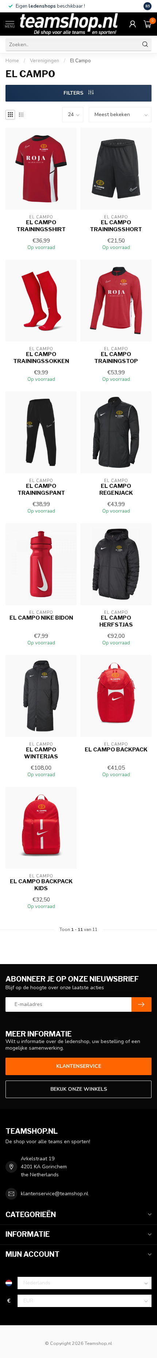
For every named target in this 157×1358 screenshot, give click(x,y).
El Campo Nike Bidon (41, 618)
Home (12, 61)
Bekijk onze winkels (78, 1089)
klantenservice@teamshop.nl (54, 1193)
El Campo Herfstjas (116, 621)
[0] (147, 24)
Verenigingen (44, 61)
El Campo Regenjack (116, 489)
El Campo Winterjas (41, 752)
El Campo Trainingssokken (41, 357)
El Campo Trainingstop (116, 357)
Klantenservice (78, 1066)
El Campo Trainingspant (41, 489)
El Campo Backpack (116, 749)
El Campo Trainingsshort (116, 225)
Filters (74, 93)
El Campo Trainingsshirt (41, 225)
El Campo (80, 61)
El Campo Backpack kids (41, 884)
